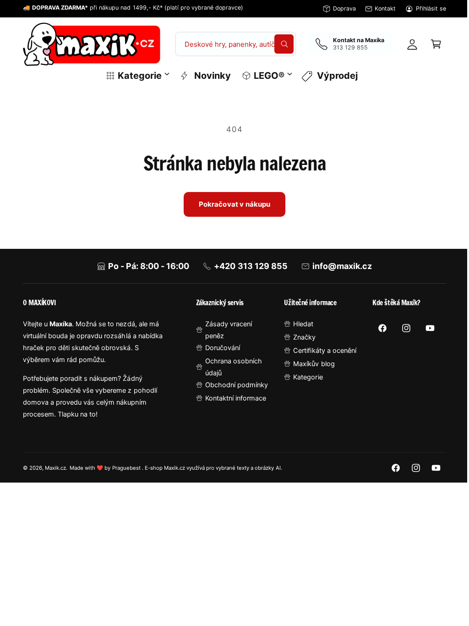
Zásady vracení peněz (225, 330)
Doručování (219, 348)
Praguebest (127, 468)
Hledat (299, 324)
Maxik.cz (55, 468)
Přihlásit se (431, 8)
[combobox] (232, 44)
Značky (300, 337)
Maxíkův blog (309, 364)
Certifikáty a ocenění (320, 350)
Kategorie (303, 377)
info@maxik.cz (338, 266)
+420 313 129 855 (247, 266)
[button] (429, 44)
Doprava (344, 8)
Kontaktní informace (232, 398)
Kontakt (385, 8)
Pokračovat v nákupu (231, 204)
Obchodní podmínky (233, 385)
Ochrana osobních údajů (230, 367)
